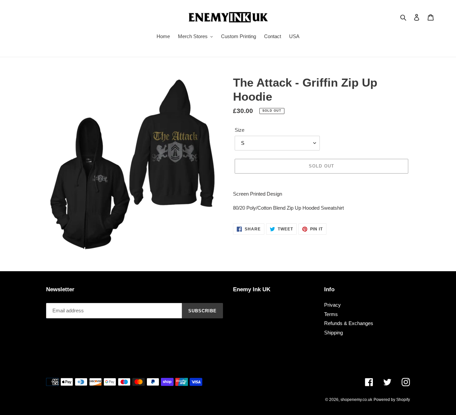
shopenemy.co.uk (356, 399)
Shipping (333, 332)
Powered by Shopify (392, 399)
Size (239, 130)
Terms (331, 314)
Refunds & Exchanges (348, 323)
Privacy (332, 305)
